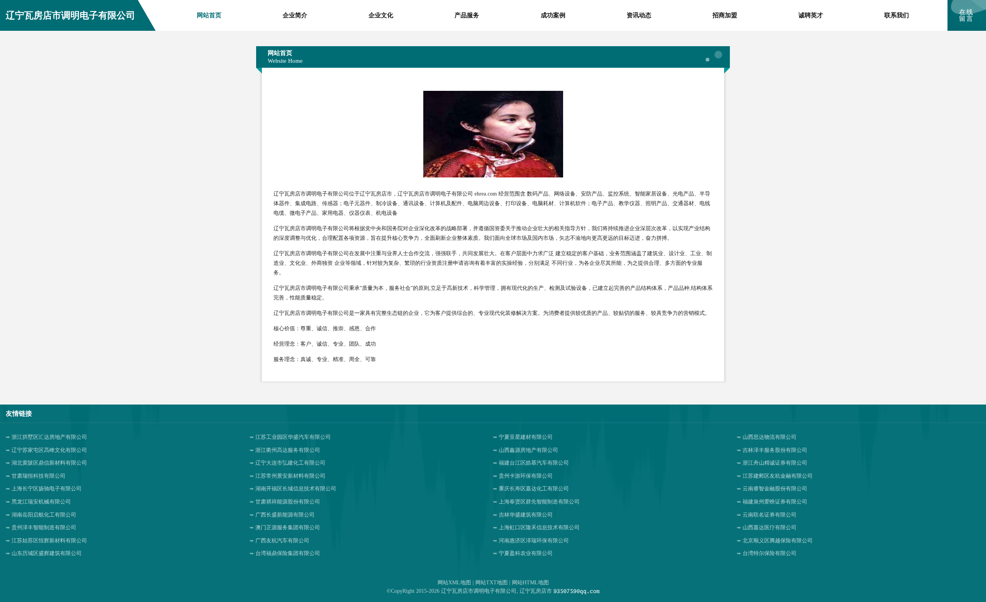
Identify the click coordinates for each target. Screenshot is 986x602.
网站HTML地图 (530, 582)
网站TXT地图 (491, 582)
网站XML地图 (454, 582)
